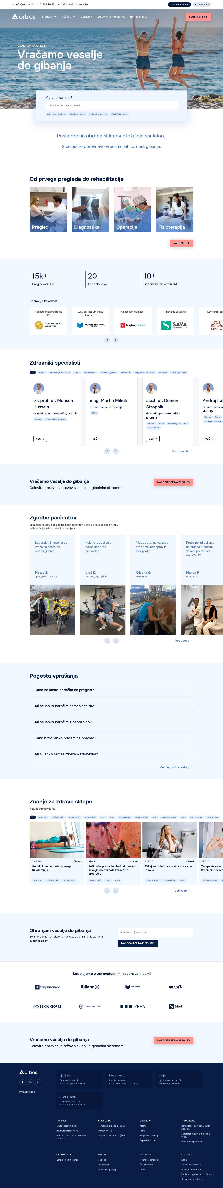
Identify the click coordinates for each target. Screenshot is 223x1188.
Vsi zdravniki (180, 451)
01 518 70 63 (47, 4)
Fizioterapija (202, 4)
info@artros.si (24, 4)
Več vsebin (182, 890)
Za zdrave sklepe (179, 4)
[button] (49, 16)
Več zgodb (182, 640)
